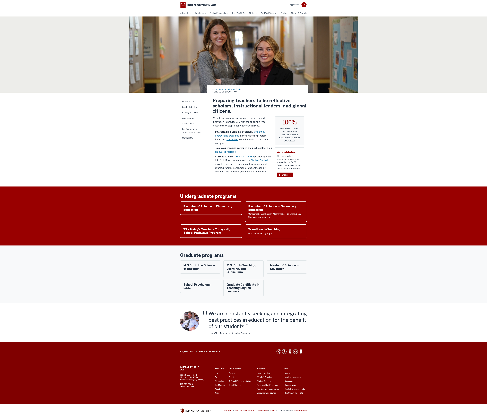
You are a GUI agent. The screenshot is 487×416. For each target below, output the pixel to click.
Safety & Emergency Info (294, 389)
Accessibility (228, 411)
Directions (184, 379)
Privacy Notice (263, 411)
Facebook (284, 351)
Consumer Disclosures (266, 393)
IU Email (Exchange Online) (240, 381)
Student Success (264, 381)
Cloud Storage (235, 385)
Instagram (290, 351)
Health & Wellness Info (293, 393)
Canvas (232, 373)
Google (193, 379)
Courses (287, 373)
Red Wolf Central (245, 156)
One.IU (231, 377)
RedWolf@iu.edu (187, 386)
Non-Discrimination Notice (268, 389)
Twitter (278, 351)
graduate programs (225, 151)
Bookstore (288, 381)
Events (217, 377)
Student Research (209, 351)
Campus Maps (290, 385)
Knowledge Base (264, 373)
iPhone (200, 379)
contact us (232, 139)
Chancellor (219, 381)
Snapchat (301, 351)
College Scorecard (240, 411)
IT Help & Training (264, 377)
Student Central (259, 160)
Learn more (285, 175)
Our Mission (220, 385)
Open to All (252, 411)
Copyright (272, 411)
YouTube (295, 351)
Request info (187, 351)
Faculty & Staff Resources (267, 385)
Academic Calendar (292, 377)
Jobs (217, 393)
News (217, 373)
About (217, 389)
